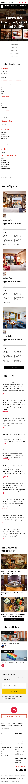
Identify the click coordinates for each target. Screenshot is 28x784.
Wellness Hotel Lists (5, 743)
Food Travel (3, 751)
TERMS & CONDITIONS (6, 725)
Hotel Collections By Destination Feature (19, 754)
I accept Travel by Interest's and (12, 697)
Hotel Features (14, 44)
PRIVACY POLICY (18, 725)
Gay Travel (3, 749)
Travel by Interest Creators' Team (13, 666)
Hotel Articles (14, 56)
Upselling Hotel (18, 762)
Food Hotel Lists (4, 739)
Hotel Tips (14, 50)
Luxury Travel (4, 753)
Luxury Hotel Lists (5, 741)
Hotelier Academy (18, 760)
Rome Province (9, 6)
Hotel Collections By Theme (20, 751)
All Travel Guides (18, 735)
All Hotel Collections (19, 749)
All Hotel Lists (4, 735)
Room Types (14, 47)
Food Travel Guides (18, 739)
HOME (2, 723)
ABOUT (8, 723)
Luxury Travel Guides (19, 741)
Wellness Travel (4, 755)
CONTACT (20, 723)
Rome (14, 6)
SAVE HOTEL (21, 12)
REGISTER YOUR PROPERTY (14, 716)
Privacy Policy (13, 698)
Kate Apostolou (9, 646)
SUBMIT (14, 692)
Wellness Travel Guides (19, 743)
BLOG (14, 723)
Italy (5, 6)
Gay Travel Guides (18, 737)
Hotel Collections (14, 53)
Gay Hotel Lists (4, 737)
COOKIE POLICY (5, 728)
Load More (14, 367)
